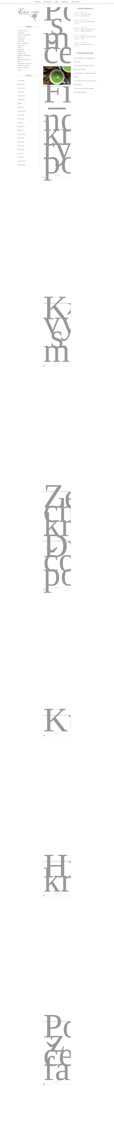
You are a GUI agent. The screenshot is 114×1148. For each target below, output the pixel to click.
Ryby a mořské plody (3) (24, 59)
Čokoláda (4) (21, 39)
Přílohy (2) (20, 57)
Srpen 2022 (21, 107)
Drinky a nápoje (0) (23, 43)
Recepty (38, 2)
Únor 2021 (20, 153)
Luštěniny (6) (21, 45)
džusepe (76, 58)
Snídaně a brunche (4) (23, 65)
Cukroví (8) (21, 41)
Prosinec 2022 (21, 95)
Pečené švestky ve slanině (86, 44)
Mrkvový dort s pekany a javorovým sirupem (86, 14)
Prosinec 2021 (21, 126)
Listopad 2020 (21, 165)
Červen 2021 (21, 138)
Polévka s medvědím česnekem (88, 21)
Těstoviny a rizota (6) (23, 67)
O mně (56, 2)
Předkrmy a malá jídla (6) (24, 55)
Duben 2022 (21, 115)
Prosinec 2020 (21, 161)
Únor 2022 (20, 122)
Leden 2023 (21, 92)
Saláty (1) (20, 61)
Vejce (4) (20, 69)
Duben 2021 (21, 145)
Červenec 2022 (22, 111)
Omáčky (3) (21, 49)
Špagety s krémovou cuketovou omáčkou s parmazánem (88, 30)
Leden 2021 (21, 157)
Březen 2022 (21, 118)
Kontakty (65, 2)
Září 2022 (20, 103)
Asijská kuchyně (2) (23, 30)
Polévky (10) (21, 51)
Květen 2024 (21, 80)
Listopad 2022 (21, 99)
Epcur (75, 73)
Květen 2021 (21, 142)
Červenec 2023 (22, 88)
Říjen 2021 (20, 130)
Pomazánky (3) (22, 53)
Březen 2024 (21, 84)
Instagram (75, 2)
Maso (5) (20, 47)
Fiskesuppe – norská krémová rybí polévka (88, 37)
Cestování (47, 2)
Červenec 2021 (22, 134)
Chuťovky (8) (21, 37)
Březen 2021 (21, 149)
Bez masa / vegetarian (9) (24, 35)
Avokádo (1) (21, 33)
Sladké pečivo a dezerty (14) (25, 63)
